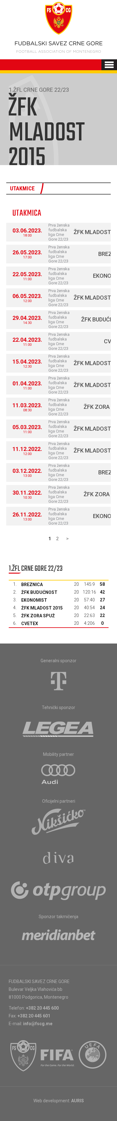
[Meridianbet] (59, 936)
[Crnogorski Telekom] (59, 681)
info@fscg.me (37, 1023)
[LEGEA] (58, 727)
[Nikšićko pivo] (59, 821)
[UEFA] (93, 1055)
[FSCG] (23, 1055)
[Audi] (59, 774)
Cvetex (29, 623)
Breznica (32, 584)
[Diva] (58, 858)
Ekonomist (34, 600)
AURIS (77, 1100)
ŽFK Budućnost (39, 592)
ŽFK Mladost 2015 (42, 607)
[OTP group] (59, 890)
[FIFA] (58, 1055)
